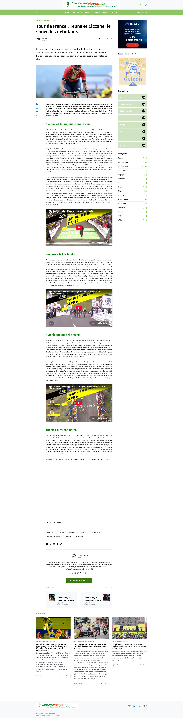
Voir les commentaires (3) (78, 580)
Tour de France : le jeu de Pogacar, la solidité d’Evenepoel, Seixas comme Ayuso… (90, 646)
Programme (122, 203)
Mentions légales (55, 715)
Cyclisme (62, 532)
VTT (119, 216)
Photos (120, 187)
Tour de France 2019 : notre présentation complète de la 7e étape (92, 599)
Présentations (123, 199)
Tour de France (79, 536)
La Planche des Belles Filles (54, 536)
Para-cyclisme (123, 183)
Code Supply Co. (52, 713)
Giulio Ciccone (83, 532)
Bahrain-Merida (51, 532)
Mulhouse (68, 536)
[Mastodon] (146, 5)
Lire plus (65, 676)
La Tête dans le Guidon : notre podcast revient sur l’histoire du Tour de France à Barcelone (129, 646)
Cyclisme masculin (41, 20)
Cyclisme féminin (124, 162)
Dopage (121, 175)
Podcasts (121, 195)
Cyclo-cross (122, 170)
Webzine (49, 20)
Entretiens (122, 179)
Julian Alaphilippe (95, 532)
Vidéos (120, 212)
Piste (120, 191)
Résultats (121, 208)
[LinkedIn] (143, 5)
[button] (37, 12)
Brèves (120, 158)
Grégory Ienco (44, 38)
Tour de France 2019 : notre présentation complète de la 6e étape (65, 599)
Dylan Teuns (72, 532)
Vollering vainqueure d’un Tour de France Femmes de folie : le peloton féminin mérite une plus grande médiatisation (51, 647)
